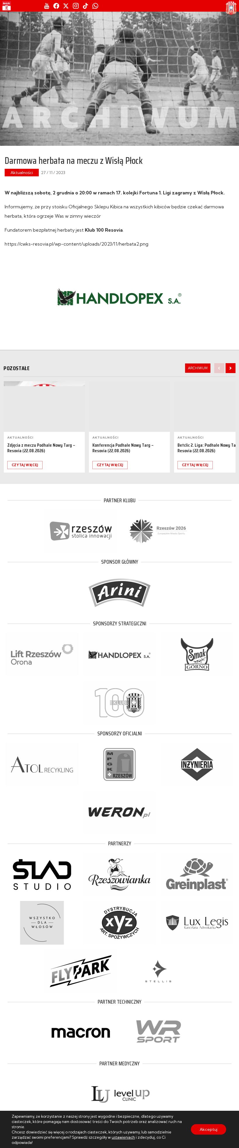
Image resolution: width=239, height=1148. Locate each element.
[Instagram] (76, 6)
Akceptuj (208, 1129)
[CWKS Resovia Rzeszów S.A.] (231, 8)
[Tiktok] (85, 6)
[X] (66, 6)
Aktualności (21, 172)
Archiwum (198, 368)
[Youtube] (46, 6)
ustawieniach (123, 1137)
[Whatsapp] (95, 6)
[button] (231, 368)
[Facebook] (56, 6)
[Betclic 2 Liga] (6, 5)
